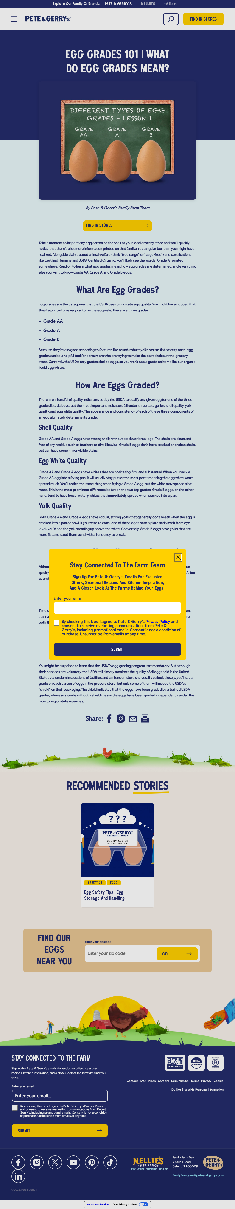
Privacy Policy (157, 622)
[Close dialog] (178, 557)
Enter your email (68, 598)
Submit (117, 650)
